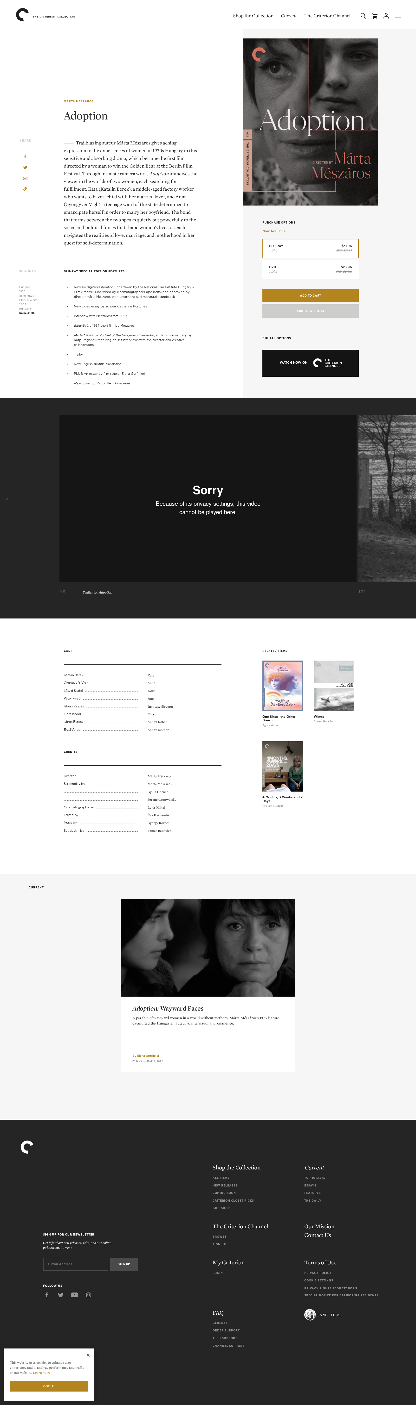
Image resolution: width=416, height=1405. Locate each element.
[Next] (408, 500)
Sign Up (219, 1244)
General (220, 1323)
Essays (137, 1061)
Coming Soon (224, 1193)
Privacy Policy (318, 1273)
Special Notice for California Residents (341, 1295)
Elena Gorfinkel (148, 1055)
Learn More (42, 1372)
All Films (221, 1178)
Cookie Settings (318, 1280)
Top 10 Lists (314, 1178)
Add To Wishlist (311, 311)
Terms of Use (320, 1262)
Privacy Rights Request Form (330, 1288)
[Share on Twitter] (25, 167)
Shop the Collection (253, 15)
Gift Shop (221, 1208)
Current (289, 15)
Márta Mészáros (79, 101)
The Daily (312, 1200)
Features (312, 1193)
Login (218, 1273)
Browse (220, 1236)
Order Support (226, 1330)
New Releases (225, 1185)
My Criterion (229, 1262)
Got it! (49, 1386)
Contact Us (317, 1235)
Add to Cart (310, 295)
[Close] (88, 1355)
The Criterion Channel (327, 15)
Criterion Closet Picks (233, 1200)
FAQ (218, 1312)
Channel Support (228, 1346)
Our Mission (319, 1226)
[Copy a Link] (25, 189)
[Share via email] (25, 178)
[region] (49, 1374)
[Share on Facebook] (25, 157)
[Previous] (7, 500)
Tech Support (225, 1338)
